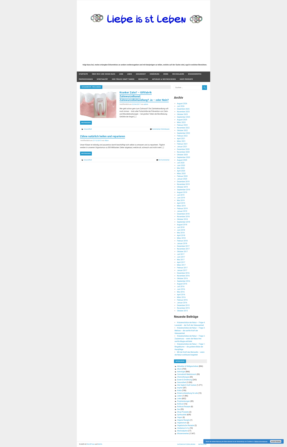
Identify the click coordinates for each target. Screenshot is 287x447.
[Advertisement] (145, 45)
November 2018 (183, 216)
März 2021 (181, 141)
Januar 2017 (182, 270)
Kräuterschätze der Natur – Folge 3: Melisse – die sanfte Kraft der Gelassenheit (190, 330)
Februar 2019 (182, 208)
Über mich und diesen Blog (103, 74)
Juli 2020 (180, 163)
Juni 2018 (181, 230)
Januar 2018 (182, 243)
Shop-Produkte (186, 79)
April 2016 (181, 295)
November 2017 (183, 249)
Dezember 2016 (183, 273)
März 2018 (181, 238)
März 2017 (181, 265)
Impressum (202, 444)
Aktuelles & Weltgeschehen (164, 79)
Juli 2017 (180, 254)
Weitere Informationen (260, 441)
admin (146, 104)
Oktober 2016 (182, 278)
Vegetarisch (181, 423)
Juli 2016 (180, 286)
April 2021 (181, 138)
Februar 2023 (182, 125)
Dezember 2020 (183, 149)
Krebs (165, 74)
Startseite (83, 74)
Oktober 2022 (182, 130)
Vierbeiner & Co (183, 428)
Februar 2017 (182, 268)
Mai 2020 (181, 168)
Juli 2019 (180, 195)
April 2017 (181, 262)
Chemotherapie (183, 377)
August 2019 (182, 192)
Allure (107, 140)
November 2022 (183, 128)
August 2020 (182, 160)
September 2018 (183, 222)
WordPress (91, 444)
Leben (129, 74)
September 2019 (183, 190)
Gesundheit (141, 74)
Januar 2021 (182, 147)
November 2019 (183, 184)
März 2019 (181, 206)
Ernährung (154, 74)
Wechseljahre (178, 74)
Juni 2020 (181, 165)
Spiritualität (102, 79)
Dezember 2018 (183, 214)
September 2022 (183, 133)
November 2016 (183, 276)
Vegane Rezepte (183, 420)
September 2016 (183, 281)
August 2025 (182, 120)
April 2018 (181, 235)
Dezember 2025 (183, 109)
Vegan (179, 417)
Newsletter (143, 79)
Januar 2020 (182, 179)
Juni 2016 (181, 289)
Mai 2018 (181, 233)
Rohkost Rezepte (183, 407)
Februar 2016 (182, 300)
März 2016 (181, 297)
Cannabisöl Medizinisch (186, 374)
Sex (178, 409)
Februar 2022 (182, 136)
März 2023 (181, 122)
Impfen (180, 388)
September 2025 (183, 117)
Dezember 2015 (183, 305)
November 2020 (183, 152)
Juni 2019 (181, 198)
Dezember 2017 (183, 246)
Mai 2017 (181, 260)
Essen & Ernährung (184, 380)
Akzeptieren (275, 441)
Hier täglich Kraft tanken (123, 79)
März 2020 (181, 173)
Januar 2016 (182, 303)
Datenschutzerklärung (186, 444)
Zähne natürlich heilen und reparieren (102, 136)
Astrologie (181, 372)
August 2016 (182, 284)
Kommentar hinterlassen (161, 129)
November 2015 (183, 308)
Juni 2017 (181, 257)
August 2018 (182, 225)
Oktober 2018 (182, 219)
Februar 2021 (182, 144)
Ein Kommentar (164, 160)
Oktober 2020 (182, 155)
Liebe (121, 74)
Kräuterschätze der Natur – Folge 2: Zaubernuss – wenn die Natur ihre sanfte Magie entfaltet (190, 338)
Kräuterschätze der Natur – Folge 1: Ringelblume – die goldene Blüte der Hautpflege (190, 346)
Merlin (100, 444)
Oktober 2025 (182, 114)
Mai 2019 (181, 200)
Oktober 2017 (182, 251)
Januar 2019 (182, 211)
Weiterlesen (86, 123)
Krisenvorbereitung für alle (187, 393)
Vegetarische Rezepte (185, 425)
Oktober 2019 (182, 187)
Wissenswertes (194, 74)
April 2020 (181, 171)
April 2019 (181, 203)
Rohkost (180, 404)
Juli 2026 (180, 106)
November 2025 (183, 112)
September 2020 (183, 157)
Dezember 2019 (183, 182)
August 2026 (182, 103)
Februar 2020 (182, 176)
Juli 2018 (180, 227)
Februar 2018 (182, 241)
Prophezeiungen (86, 79)
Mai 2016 (181, 292)
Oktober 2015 (182, 311)
